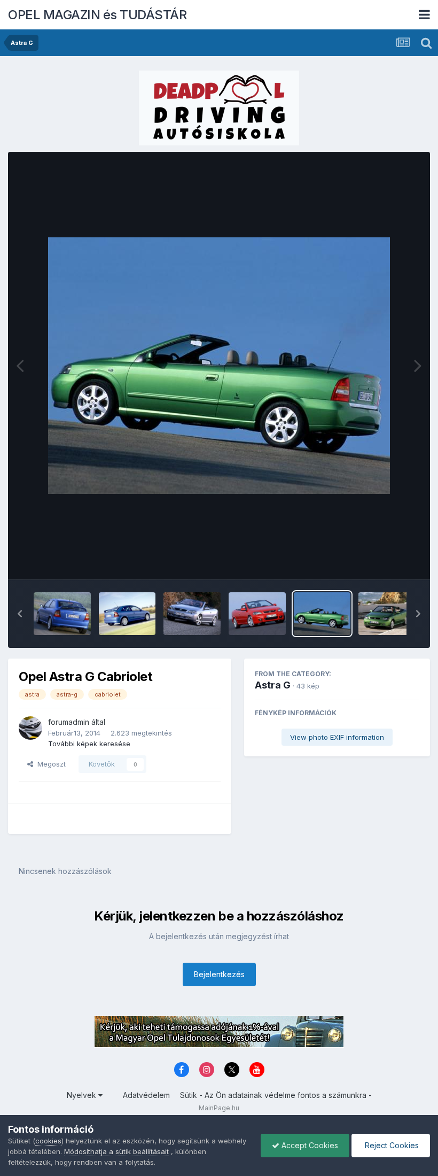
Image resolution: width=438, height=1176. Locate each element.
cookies (48, 1140)
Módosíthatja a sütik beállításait (116, 1151)
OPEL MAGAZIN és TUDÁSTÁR (97, 14)
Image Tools (385, 560)
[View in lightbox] (219, 365)
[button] (20, 613)
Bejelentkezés (219, 974)
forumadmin (68, 721)
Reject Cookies (391, 1145)
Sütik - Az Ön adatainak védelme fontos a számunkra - (276, 1095)
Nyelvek (82, 1095)
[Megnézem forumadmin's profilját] (30, 728)
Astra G (273, 685)
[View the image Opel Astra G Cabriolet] (192, 613)
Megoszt (49, 764)
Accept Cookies (308, 1145)
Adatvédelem (146, 1095)
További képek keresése (89, 743)
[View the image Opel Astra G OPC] (62, 613)
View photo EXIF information (337, 737)
